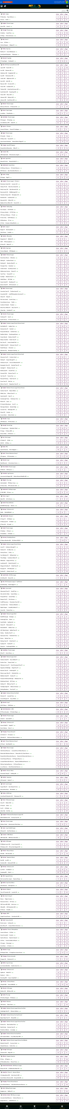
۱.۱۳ (58, 33)
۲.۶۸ (58, 200)
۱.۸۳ (67, 209)
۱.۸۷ (58, 407)
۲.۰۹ (58, 89)
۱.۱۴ (58, 73)
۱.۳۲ (67, 120)
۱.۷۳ (67, 431)
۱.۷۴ (58, 86)
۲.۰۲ (58, 415)
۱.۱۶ (58, 78)
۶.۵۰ (67, 52)
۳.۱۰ (67, 215)
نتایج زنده (34, 1108)
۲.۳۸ (58, 348)
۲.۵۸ (67, 644)
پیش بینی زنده (48, 1108)
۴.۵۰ (67, 36)
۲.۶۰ (67, 271)
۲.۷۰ (67, 89)
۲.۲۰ (58, 345)
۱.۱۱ (58, 17)
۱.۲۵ (58, 597)
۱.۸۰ (58, 966)
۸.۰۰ (67, 76)
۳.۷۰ (62, 113)
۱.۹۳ (58, 148)
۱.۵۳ (58, 171)
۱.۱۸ (58, 470)
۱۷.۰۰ (67, 17)
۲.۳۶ (58, 636)
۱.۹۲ (67, 139)
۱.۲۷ (58, 70)
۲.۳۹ (67, 362)
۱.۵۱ (67, 26)
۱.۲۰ (58, 195)
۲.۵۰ (58, 350)
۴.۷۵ (62, 61)
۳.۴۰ (58, 54)
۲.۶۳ (67, 348)
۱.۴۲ (58, 155)
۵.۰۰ (67, 81)
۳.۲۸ (58, 531)
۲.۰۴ (67, 531)
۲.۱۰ (58, 215)
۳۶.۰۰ (67, 540)
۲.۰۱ (67, 393)
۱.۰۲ (58, 92)
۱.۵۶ (58, 168)
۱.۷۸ (58, 230)
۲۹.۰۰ (67, 92)
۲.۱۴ (67, 940)
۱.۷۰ (58, 36)
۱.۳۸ (58, 622)
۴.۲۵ (62, 97)
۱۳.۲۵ (67, 33)
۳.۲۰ (62, 218)
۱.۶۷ (67, 552)
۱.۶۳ (58, 242)
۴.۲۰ (62, 26)
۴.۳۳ (62, 155)
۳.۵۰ (62, 36)
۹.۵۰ (67, 585)
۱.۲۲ (58, 76)
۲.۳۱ (58, 197)
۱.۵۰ (58, 81)
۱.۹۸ (58, 401)
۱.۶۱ (67, 113)
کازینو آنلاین (20, 1108)
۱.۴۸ (67, 107)
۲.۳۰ (58, 189)
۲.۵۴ (67, 764)
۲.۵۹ (58, 646)
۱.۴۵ (67, 42)
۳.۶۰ (62, 54)
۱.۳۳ (58, 61)
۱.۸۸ (58, 45)
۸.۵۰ (62, 17)
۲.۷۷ (67, 399)
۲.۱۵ (67, 141)
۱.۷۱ (58, 811)
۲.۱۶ (58, 376)
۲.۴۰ (58, 271)
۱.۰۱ (58, 540)
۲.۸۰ (62, 20)
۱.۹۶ (58, 285)
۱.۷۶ (58, 885)
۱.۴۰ (58, 578)
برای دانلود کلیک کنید (7, 2)
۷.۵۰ (62, 33)
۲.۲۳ (58, 192)
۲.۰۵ (58, 203)
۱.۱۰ (58, 719)
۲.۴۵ (67, 189)
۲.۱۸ (58, 20)
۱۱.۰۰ (62, 92)
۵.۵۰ (58, 26)
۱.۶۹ (58, 95)
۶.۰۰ (62, 78)
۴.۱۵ (67, 148)
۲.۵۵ (67, 332)
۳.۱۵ (67, 187)
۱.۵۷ (58, 266)
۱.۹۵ (58, 360)
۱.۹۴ (58, 506)
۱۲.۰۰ (67, 73)
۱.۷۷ (67, 232)
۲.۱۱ (67, 200)
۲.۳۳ (58, 399)
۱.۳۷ (58, 972)
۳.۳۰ (67, 223)
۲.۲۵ (58, 310)
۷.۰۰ (62, 129)
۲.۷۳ (62, 141)
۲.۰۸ (58, 926)
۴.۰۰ (62, 86)
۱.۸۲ (58, 244)
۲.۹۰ (67, 218)
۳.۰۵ (62, 139)
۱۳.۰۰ (67, 78)
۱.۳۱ (58, 84)
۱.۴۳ (58, 52)
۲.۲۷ (58, 218)
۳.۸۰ (67, 20)
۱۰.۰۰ (67, 70)
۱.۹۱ (58, 334)
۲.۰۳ (58, 1046)
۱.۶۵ (58, 136)
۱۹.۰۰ (67, 719)
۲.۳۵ (67, 197)
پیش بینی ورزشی (62, 1108)
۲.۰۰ (67, 54)
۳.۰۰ (67, 220)
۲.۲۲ (58, 1018)
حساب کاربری (7, 1108)
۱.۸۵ (58, 187)
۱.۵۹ (58, 297)
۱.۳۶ (67, 177)
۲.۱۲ (58, 689)
